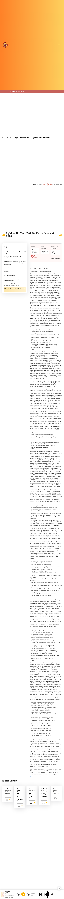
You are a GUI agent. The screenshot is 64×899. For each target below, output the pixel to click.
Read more (7, 799)
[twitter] (44, 184)
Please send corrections (36, 777)
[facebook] (48, 184)
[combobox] (35, 251)
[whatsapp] (51, 184)
